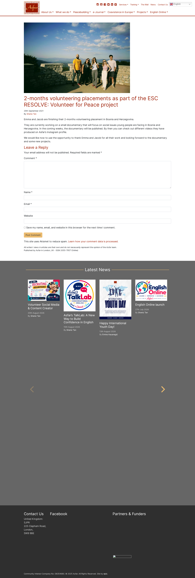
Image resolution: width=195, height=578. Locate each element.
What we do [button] (62, 12)
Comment (30, 158)
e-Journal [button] (98, 12)
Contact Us (163, 4)
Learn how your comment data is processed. (93, 241)
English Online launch (149, 304)
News (153, 4)
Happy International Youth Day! (112, 324)
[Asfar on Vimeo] (115, 4)
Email (28, 204)
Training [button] (133, 4)
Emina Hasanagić (110, 334)
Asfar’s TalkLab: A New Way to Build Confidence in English (79, 318)
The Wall (144, 4)
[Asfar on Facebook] (105, 4)
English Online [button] (158, 12)
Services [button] (123, 4)
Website (28, 215)
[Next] (162, 389)
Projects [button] (141, 12)
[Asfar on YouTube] (101, 4)
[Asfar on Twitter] (108, 4)
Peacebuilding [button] (81, 12)
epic (105, 574)
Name (28, 192)
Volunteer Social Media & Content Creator (43, 306)
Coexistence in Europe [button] (120, 12)
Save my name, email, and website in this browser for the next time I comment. (70, 227)
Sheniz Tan (31, 114)
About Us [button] (46, 12)
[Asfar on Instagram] (98, 4)
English (177, 4)
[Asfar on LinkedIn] (112, 4)
